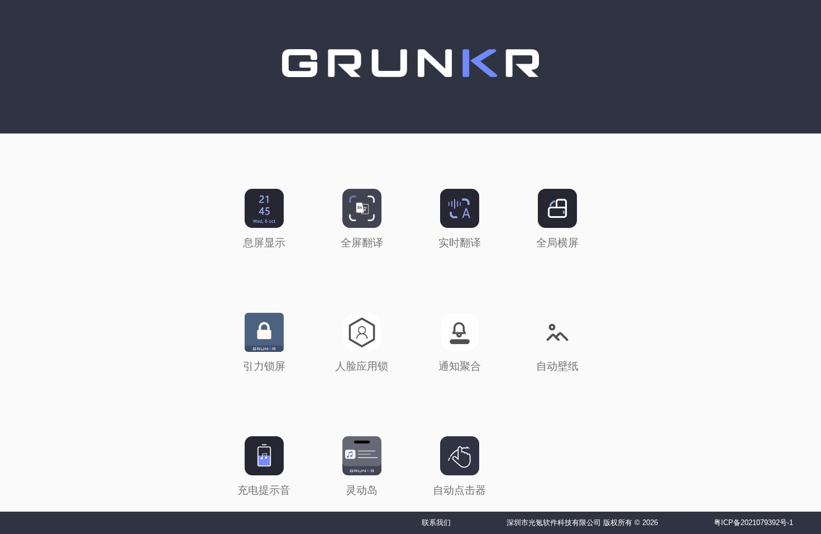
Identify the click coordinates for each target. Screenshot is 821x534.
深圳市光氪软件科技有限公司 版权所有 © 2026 (582, 522)
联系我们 (436, 522)
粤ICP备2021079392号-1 (753, 522)
